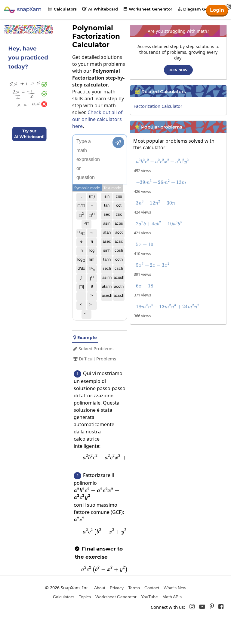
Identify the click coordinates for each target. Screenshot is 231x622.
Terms (134, 587)
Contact (151, 587)
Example (85, 337)
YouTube (149, 596)
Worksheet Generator (148, 9)
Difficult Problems (94, 359)
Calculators (62, 9)
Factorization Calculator (158, 106)
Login (217, 10)
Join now (178, 70)
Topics (85, 596)
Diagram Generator (200, 9)
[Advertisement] (180, 369)
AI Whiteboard (100, 9)
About (99, 587)
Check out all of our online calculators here (97, 119)
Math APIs (172, 596)
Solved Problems (93, 348)
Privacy (117, 587)
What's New (175, 587)
